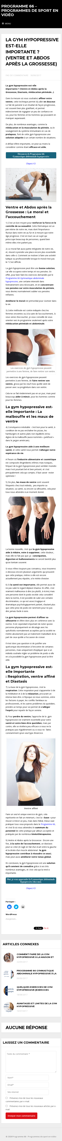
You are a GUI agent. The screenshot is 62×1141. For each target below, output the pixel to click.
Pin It (46, 928)
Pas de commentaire (17, 75)
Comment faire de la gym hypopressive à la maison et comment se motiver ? (35, 957)
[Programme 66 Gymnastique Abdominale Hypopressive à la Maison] (9, 974)
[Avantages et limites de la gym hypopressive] (9, 1007)
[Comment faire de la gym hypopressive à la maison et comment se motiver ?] (9, 958)
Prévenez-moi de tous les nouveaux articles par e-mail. (31, 1108)
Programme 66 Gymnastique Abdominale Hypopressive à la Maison (36, 973)
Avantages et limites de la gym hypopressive (37, 1005)
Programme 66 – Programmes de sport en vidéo (29, 10)
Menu (8, 23)
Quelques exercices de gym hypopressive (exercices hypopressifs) (34, 990)
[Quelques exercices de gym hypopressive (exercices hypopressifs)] (9, 991)
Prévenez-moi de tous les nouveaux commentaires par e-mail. (24, 1100)
